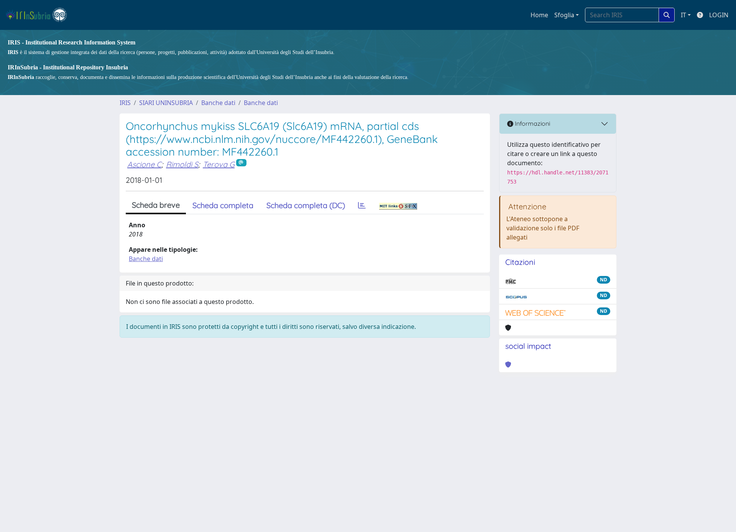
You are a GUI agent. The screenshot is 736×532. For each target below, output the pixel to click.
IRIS (125, 103)
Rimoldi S (182, 164)
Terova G (219, 164)
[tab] (362, 205)
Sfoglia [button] (564, 15)
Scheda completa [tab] (222, 205)
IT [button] (683, 15)
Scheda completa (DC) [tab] (305, 205)
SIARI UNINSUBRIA (166, 103)
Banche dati (218, 103)
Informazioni (531, 123)
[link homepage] (40, 15)
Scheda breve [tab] (156, 205)
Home (539, 15)
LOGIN (718, 15)
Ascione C (144, 164)
